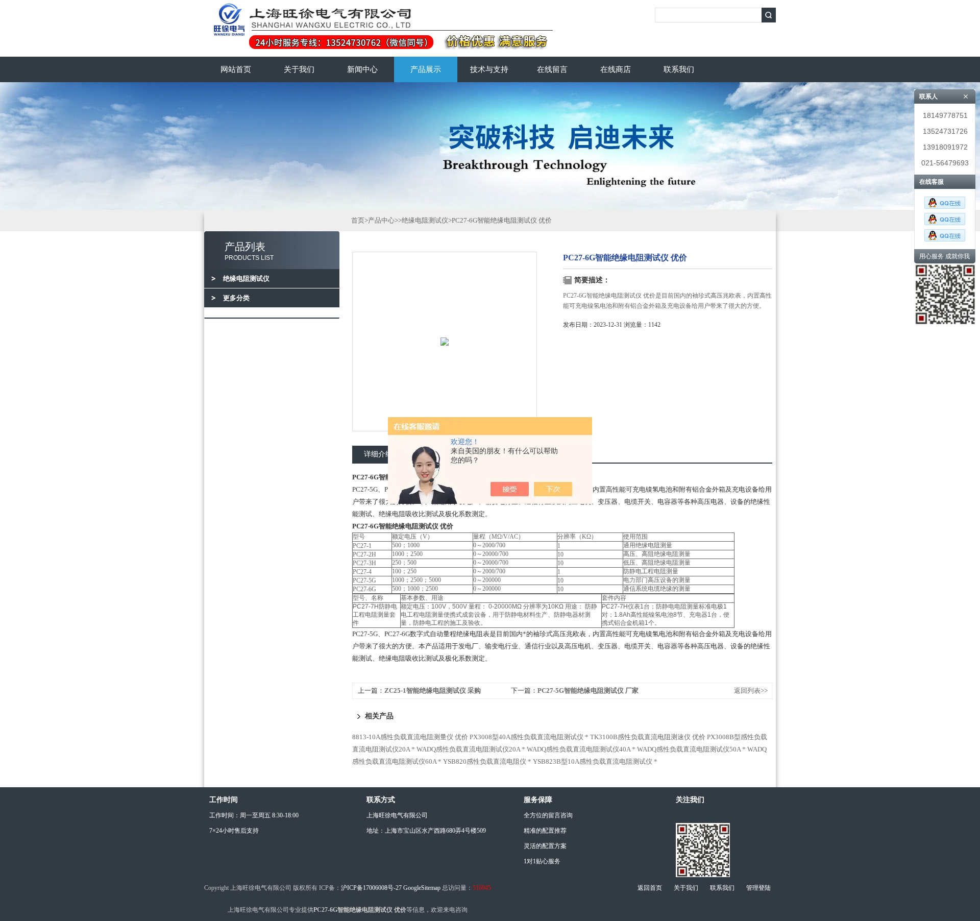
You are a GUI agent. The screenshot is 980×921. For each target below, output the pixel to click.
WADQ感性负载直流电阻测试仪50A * (691, 749)
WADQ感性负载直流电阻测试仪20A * (470, 749)
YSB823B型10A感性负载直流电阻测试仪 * (595, 761)
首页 (357, 220)
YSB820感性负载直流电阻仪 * (487, 761)
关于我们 (299, 69)
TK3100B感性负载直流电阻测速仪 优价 (647, 737)
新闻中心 (362, 69)
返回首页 (650, 887)
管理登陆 (758, 887)
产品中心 (381, 220)
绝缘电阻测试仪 (425, 220)
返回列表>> (751, 690)
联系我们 (679, 69)
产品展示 (425, 69)
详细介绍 (378, 454)
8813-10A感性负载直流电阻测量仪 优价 (410, 737)
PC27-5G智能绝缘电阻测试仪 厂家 (588, 690)
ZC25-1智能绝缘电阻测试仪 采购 (432, 690)
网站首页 (235, 69)
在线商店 (615, 69)
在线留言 (552, 69)
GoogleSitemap (421, 887)
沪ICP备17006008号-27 (371, 887)
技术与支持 (489, 69)
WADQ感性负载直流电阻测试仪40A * (581, 749)
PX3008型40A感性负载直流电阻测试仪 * (529, 737)
